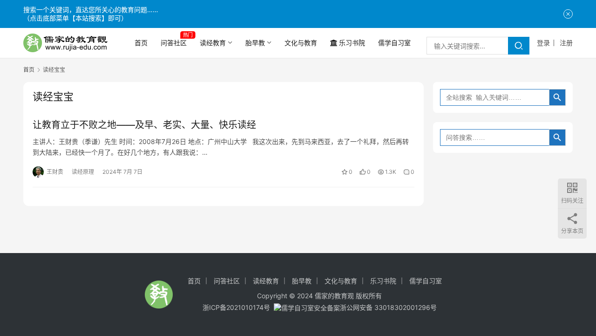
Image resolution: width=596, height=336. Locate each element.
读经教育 (213, 43)
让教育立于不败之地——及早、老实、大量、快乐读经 (144, 124)
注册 (566, 43)
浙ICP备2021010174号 (236, 307)
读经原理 (83, 171)
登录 (543, 43)
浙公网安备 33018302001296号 (388, 307)
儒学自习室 (394, 43)
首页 (141, 43)
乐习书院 (352, 43)
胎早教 (255, 43)
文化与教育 (300, 43)
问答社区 (174, 43)
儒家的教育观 (334, 296)
